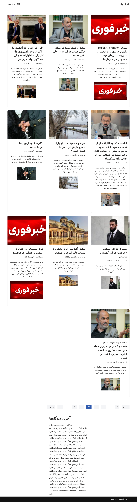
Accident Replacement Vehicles (62, 491)
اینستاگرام (80, 464)
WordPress (114, 499)
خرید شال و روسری (70, 435)
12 (103, 407)
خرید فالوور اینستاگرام (77, 432)
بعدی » (51, 407)
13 (96, 407)
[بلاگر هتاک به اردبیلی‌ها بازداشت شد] (26, 124)
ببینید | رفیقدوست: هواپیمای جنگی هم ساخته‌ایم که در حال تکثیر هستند (69, 51)
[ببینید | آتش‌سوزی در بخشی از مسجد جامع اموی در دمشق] (68, 230)
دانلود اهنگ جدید (80, 428)
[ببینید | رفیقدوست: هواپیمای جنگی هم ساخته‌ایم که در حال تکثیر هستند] (68, 29)
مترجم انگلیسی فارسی (63, 468)
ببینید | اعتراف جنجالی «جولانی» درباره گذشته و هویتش (113, 252)
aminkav (122, 63)
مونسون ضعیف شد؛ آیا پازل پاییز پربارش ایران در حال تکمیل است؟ (70, 147)
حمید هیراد (58, 435)
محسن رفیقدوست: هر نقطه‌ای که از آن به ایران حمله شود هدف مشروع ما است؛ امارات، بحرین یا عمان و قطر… (110, 350)
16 (74, 407)
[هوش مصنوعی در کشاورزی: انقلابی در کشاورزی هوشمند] (26, 230)
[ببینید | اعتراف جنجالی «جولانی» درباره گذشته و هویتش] (110, 230)
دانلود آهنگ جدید (69, 451)
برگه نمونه (11, 4)
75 (60, 407)
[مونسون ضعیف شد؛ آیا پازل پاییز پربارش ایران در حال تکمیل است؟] (68, 124)
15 (82, 407)
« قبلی (125, 407)
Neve (127, 499)
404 (18, 4)
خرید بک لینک (54, 428)
